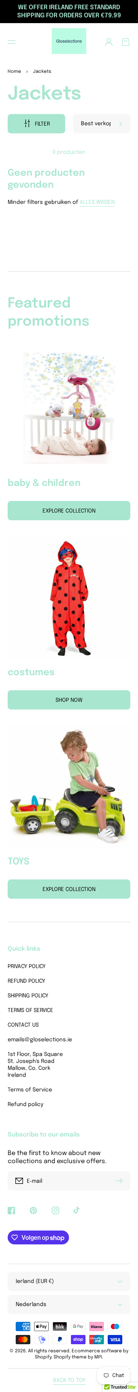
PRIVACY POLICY (27, 966)
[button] (11, 42)
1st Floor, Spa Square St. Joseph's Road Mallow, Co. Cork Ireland (35, 1065)
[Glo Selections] (69, 42)
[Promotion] (69, 408)
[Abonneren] (120, 1180)
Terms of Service (30, 1090)
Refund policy (25, 1104)
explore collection (69, 511)
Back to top (69, 1380)
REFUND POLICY (26, 981)
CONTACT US (23, 1025)
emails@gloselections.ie (36, 1039)
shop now (69, 700)
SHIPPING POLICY (28, 996)
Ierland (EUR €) (35, 1281)
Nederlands (31, 1304)
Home (14, 71)
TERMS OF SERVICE (30, 1010)
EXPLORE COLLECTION (69, 889)
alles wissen (97, 202)
